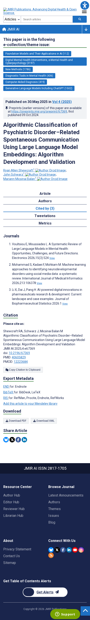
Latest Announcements (65, 495)
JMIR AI (12, 29)
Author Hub (11, 495)
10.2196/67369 (19, 353)
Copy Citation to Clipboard (24, 369)
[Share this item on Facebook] (18, 439)
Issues (53, 516)
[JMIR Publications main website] (40, 11)
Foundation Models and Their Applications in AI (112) (37, 53)
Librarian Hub (13, 516)
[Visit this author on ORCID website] (50, 170)
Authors (54, 502)
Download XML (45, 420)
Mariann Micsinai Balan (19, 179)
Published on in (38, 102)
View (52, 258)
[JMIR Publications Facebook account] (63, 550)
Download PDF (17, 420)
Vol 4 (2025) (62, 102)
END (6, 386)
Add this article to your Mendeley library (30, 403)
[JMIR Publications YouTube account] (75, 550)
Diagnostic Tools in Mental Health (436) (29, 75)
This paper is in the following (29, 42)
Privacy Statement (17, 549)
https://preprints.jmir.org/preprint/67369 (39, 111)
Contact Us (11, 556)
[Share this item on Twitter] (12, 439)
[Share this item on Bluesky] (6, 439)
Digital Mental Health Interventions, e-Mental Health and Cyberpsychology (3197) (39, 61)
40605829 (19, 357)
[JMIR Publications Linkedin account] (69, 550)
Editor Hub (11, 502)
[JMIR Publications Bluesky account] (51, 550)
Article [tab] (45, 194)
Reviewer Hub (14, 509)
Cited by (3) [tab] (45, 208)
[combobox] (47, 19)
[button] (85, 5)
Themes (54, 509)
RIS (6, 398)
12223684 (21, 361)
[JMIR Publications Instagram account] (81, 550)
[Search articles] (80, 19)
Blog (51, 522)
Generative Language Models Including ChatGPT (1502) (38, 88)
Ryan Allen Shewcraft (19, 170)
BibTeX (8, 392)
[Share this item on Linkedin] (24, 439)
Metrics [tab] (45, 223)
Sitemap (9, 563)
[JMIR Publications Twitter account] (57, 550)
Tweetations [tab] (45, 216)
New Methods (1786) (18, 69)
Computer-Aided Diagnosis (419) (25, 82)
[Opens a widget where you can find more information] (65, 614)
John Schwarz (14, 174)
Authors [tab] (45, 201)
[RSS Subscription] (51, 555)
